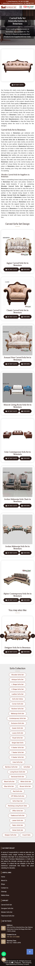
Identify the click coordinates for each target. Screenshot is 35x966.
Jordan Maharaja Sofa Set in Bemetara (17, 547)
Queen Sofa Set (17, 728)
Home (3, 877)
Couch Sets (26, 835)
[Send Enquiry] (3, 959)
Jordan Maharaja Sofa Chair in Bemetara (17, 500)
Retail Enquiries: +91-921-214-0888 (18, 1)
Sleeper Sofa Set (10, 835)
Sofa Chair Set (18, 801)
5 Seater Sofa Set (17, 747)
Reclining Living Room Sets (17, 806)
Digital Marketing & (11, 964)
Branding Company (23, 964)
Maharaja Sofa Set (17, 713)
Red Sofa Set (17, 791)
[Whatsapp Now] (3, 954)
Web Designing (26, 962)
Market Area (5, 895)
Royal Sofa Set (17, 738)
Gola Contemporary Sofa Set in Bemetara (17, 453)
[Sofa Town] (29, 7)
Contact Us (4, 888)
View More (26, 269)
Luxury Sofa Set (17, 733)
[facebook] (30, 952)
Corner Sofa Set (17, 704)
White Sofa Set (25, 781)
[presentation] (2, 636)
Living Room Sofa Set (17, 772)
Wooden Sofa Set (17, 675)
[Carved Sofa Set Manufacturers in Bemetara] (17, 65)
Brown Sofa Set (25, 786)
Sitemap (4, 891)
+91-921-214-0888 (13, 937)
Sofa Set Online (17, 699)
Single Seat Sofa (17, 743)
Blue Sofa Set (9, 786)
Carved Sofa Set (6, 905)
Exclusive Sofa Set (17, 723)
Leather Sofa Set (17, 694)
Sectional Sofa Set (17, 777)
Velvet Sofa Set (17, 830)
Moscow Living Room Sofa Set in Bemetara (17, 406)
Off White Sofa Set (17, 796)
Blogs (3, 884)
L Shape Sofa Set (18, 684)
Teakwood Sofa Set (17, 815)
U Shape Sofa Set (17, 689)
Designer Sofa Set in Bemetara (17, 648)
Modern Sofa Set (6, 912)
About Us (4, 880)
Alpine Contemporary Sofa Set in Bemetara (18, 595)
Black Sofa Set (9, 781)
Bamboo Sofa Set (11, 767)
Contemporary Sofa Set (17, 718)
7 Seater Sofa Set (17, 752)
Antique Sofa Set (17, 679)
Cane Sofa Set (17, 762)
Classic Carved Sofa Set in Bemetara (17, 311)
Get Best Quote (18, 84)
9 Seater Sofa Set (17, 757)
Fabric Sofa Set (17, 825)
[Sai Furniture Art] (9, 7)
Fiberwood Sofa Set (7, 916)
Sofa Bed (27, 767)
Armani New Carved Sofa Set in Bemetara (17, 358)
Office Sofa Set (17, 811)
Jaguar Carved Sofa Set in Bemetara (17, 264)
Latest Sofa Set (17, 820)
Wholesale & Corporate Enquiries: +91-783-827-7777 (18, 3)
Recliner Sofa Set (17, 709)
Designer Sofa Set (7, 908)
